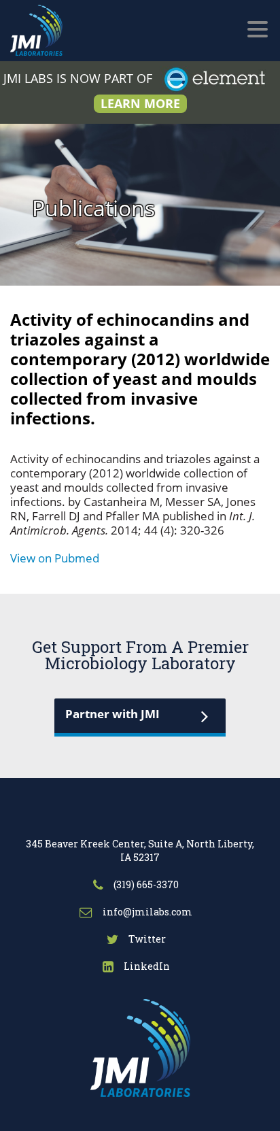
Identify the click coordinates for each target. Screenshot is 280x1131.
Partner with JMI (112, 714)
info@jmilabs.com (146, 911)
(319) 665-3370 (145, 884)
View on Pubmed (54, 558)
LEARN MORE (140, 103)
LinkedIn (146, 966)
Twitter (146, 938)
